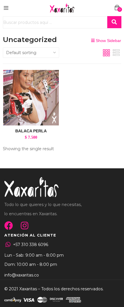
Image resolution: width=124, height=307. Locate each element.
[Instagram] (24, 225)
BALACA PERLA (31, 131)
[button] (117, 7)
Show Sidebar (108, 40)
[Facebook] (8, 225)
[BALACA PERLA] (31, 97)
